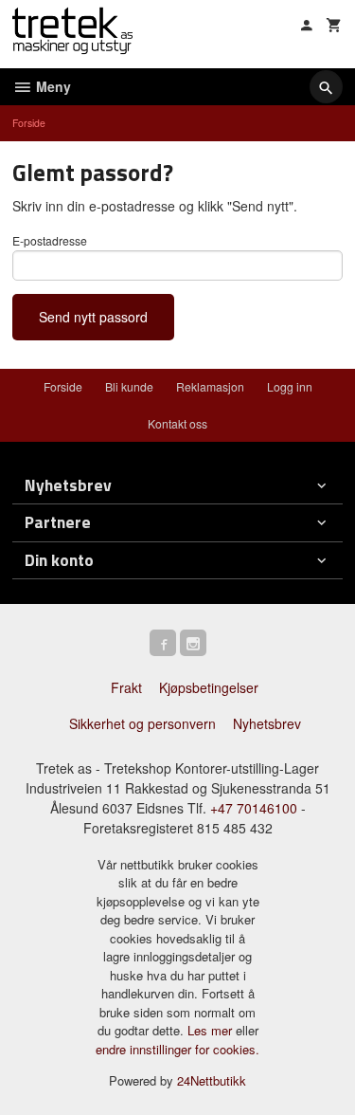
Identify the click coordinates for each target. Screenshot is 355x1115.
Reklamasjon (210, 386)
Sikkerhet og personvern (142, 723)
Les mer (211, 1030)
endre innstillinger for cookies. (177, 1049)
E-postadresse (49, 240)
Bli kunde (129, 386)
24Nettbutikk (211, 1080)
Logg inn (289, 386)
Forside (28, 123)
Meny (51, 86)
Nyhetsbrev (267, 723)
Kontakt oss (177, 423)
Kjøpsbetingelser (208, 687)
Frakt (126, 687)
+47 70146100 (253, 807)
